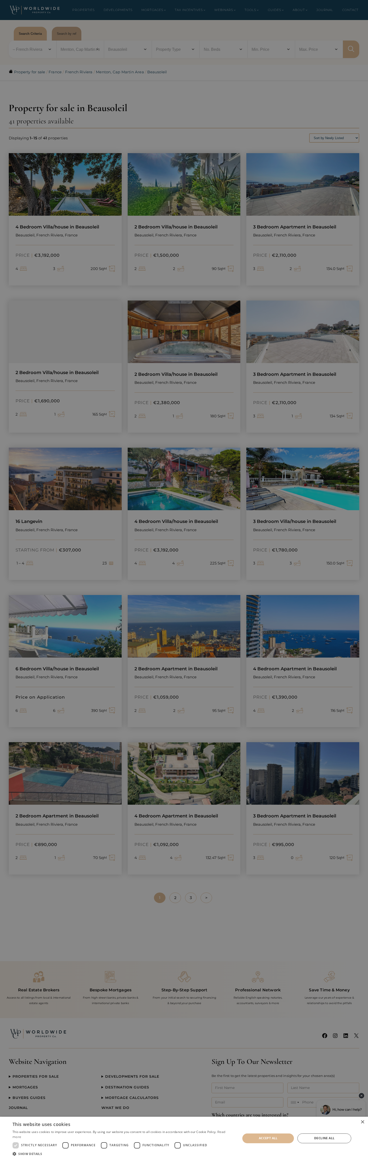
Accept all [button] (268, 1138)
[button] (123, 1153)
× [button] (362, 1122)
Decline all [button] (324, 1138)
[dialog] (184, 1138)
